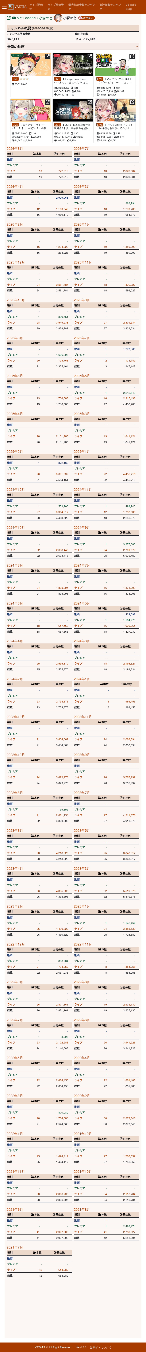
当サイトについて (100, 1347)
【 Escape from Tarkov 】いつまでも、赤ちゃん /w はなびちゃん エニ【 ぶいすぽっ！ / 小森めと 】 (72, 80)
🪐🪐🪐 (21, 79)
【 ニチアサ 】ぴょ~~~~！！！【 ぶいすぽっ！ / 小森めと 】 (30, 126)
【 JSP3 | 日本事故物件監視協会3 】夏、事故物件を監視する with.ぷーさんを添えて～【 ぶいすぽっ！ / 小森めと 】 (72, 126)
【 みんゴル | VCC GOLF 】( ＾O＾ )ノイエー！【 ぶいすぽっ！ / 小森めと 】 (114, 80)
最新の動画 (16, 46)
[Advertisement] (73, 1309)
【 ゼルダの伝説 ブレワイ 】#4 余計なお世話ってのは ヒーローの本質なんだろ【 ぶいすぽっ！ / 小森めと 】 (114, 126)
